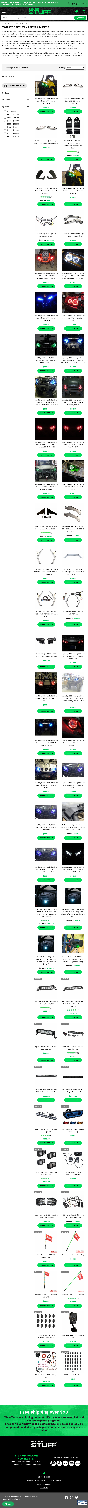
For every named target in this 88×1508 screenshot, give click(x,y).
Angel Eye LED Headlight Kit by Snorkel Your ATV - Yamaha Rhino (46, 785)
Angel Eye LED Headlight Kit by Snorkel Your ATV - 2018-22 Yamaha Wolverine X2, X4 (46, 869)
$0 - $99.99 (11, 111)
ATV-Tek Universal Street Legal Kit (46, 1376)
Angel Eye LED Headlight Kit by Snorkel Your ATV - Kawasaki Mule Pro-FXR (73, 444)
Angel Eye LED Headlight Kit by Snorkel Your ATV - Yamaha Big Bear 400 (46, 698)
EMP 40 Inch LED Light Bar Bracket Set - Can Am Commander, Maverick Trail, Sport (73, 144)
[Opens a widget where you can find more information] (8, 1504)
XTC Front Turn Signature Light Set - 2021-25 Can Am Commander (73, 101)
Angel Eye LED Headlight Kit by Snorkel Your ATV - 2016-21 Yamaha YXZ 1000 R (73, 869)
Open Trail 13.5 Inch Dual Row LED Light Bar (46, 1048)
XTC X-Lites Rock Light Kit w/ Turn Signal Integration (73, 1216)
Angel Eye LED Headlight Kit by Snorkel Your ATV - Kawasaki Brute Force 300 (46, 360)
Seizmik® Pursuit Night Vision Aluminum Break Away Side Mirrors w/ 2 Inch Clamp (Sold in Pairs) (73, 912)
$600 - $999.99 (13, 133)
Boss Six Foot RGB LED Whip (73, 1294)
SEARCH (81, 18)
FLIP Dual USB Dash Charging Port (73, 1336)
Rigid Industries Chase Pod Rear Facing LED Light (72, 1130)
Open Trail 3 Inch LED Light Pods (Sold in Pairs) (73, 1173)
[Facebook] (66, 1497)
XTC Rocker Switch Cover (73, 1375)
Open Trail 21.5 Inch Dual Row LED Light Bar (73, 1048)
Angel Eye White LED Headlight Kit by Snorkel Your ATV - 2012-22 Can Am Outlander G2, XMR (73, 276)
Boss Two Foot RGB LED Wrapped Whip (46, 1256)
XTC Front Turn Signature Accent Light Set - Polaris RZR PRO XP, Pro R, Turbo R (73, 571)
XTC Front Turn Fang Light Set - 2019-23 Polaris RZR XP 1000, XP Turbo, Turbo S (46, 571)
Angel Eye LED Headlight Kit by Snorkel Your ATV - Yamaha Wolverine (46, 827)
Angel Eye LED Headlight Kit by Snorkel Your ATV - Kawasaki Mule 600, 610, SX (73, 402)
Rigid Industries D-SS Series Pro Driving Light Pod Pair (46, 1216)
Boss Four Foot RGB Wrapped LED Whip (46, 1296)
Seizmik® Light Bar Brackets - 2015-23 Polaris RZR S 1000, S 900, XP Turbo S (73, 529)
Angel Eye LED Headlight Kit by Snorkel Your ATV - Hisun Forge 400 (73, 318)
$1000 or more (13, 136)
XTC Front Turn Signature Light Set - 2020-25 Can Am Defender (46, 142)
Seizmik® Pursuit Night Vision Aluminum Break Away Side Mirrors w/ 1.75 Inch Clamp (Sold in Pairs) (46, 912)
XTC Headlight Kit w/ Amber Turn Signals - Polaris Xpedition (46, 655)
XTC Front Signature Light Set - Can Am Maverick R (46, 235)
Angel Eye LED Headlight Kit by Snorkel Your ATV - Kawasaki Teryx (73, 486)
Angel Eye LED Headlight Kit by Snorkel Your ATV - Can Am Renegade (46, 318)
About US (44, 1488)
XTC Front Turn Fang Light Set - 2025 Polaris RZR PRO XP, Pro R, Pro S (46, 614)
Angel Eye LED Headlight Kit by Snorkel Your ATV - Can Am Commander (46, 101)
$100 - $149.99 (13, 114)
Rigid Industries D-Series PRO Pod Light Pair (46, 1173)
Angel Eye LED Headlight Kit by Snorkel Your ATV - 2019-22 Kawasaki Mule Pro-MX (46, 444)
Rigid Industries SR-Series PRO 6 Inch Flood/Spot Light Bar (46, 1003)
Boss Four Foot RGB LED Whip (73, 1255)
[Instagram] (71, 1497)
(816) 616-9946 (79, 3)
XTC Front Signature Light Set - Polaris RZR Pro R (73, 613)
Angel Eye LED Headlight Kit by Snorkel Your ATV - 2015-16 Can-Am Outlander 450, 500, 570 (46, 276)
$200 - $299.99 (13, 121)
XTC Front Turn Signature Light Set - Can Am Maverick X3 (73, 235)
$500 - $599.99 (13, 130)
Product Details (46, 111)
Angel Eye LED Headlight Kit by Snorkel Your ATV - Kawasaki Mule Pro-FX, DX (46, 486)
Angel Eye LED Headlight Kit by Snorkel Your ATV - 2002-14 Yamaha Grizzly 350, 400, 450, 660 (73, 699)
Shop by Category (12, 23)
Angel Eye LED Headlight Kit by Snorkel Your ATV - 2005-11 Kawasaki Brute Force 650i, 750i (73, 360)
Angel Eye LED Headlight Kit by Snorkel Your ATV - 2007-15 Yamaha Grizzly (46, 743)
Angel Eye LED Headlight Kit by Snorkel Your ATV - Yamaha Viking (73, 785)
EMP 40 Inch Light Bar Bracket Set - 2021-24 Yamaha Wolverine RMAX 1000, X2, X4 (73, 827)
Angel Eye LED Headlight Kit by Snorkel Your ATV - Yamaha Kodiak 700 (73, 743)
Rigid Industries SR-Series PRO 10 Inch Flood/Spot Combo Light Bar (73, 1004)
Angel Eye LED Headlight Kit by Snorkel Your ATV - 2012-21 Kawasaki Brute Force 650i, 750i (46, 402)
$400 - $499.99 (13, 127)
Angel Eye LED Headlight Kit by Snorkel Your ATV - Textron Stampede (73, 656)
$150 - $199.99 (13, 118)
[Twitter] (76, 1497)
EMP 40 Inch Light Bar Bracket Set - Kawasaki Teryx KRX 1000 (46, 528)
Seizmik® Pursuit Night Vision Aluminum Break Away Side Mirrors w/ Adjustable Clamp (73, 959)
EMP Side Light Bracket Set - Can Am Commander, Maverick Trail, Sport (46, 191)
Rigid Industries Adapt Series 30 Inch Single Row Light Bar (72, 1091)
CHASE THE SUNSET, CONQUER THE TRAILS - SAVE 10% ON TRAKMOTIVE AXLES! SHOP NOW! (29, 3)
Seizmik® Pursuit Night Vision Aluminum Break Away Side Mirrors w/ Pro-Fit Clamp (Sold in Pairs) (46, 960)
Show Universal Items (16, 85)
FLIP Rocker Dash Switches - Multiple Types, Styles (46, 1336)
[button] (82, 1502)
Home (3, 23)
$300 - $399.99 (13, 124)
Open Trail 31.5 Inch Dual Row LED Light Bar (46, 1130)
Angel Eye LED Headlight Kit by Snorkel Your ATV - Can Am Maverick (73, 191)
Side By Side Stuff (15, 1496)
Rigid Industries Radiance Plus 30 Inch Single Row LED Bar (46, 1091)
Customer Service (44, 1484)
